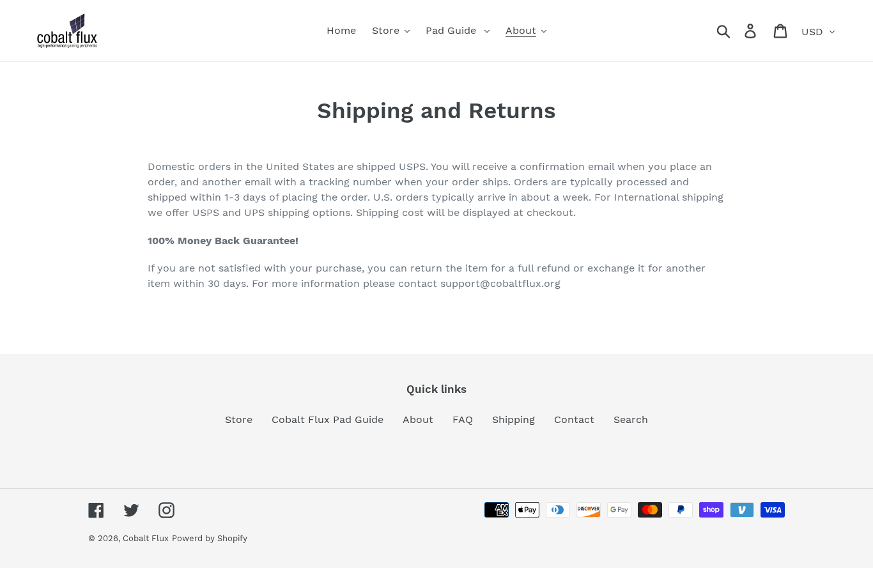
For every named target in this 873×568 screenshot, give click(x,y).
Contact (574, 419)
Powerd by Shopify (209, 538)
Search (631, 419)
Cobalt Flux (146, 538)
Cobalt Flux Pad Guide (327, 419)
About (418, 419)
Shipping (513, 419)
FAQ (462, 419)
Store (238, 419)
